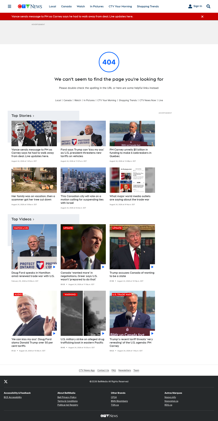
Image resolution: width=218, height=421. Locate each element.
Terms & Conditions (67, 401)
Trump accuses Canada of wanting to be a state (132, 274)
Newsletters (124, 370)
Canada (66, 6)
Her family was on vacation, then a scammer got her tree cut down (33, 198)
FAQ (114, 370)
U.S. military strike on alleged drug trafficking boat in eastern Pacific (82, 341)
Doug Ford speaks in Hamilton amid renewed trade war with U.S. (32, 274)
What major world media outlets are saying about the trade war (130, 198)
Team (136, 370)
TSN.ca (115, 404)
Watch (81, 6)
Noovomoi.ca (171, 401)
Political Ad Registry (67, 404)
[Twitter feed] (6, 381)
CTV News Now (147, 100)
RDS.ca (168, 404)
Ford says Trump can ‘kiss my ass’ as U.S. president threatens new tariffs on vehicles (82, 153)
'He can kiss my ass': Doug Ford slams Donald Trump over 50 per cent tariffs (32, 342)
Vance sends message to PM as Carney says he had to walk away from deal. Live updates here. (32, 153)
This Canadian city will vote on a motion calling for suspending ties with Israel (82, 199)
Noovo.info (170, 397)
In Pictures (97, 6)
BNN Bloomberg (119, 401)
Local (52, 6)
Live (161, 100)
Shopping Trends (148, 6)
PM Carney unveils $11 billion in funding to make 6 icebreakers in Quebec (130, 153)
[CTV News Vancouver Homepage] (30, 6)
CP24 (114, 397)
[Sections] (9, 6)
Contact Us (103, 370)
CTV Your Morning (120, 6)
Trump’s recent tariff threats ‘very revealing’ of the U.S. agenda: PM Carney (131, 342)
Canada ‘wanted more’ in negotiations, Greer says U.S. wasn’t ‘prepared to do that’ (79, 276)
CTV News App (87, 370)
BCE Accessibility (13, 397)
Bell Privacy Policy (66, 397)
